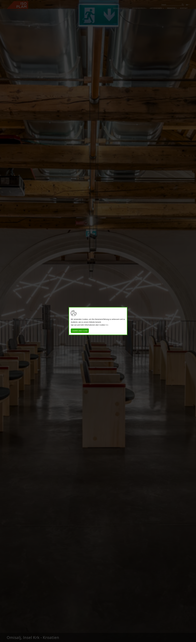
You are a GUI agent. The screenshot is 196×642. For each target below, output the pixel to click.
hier (107, 325)
